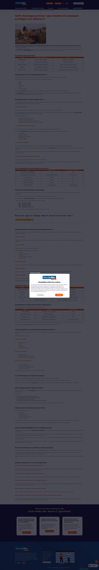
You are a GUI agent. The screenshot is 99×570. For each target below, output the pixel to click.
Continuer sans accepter (35, 272)
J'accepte (59, 294)
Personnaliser (40, 294)
